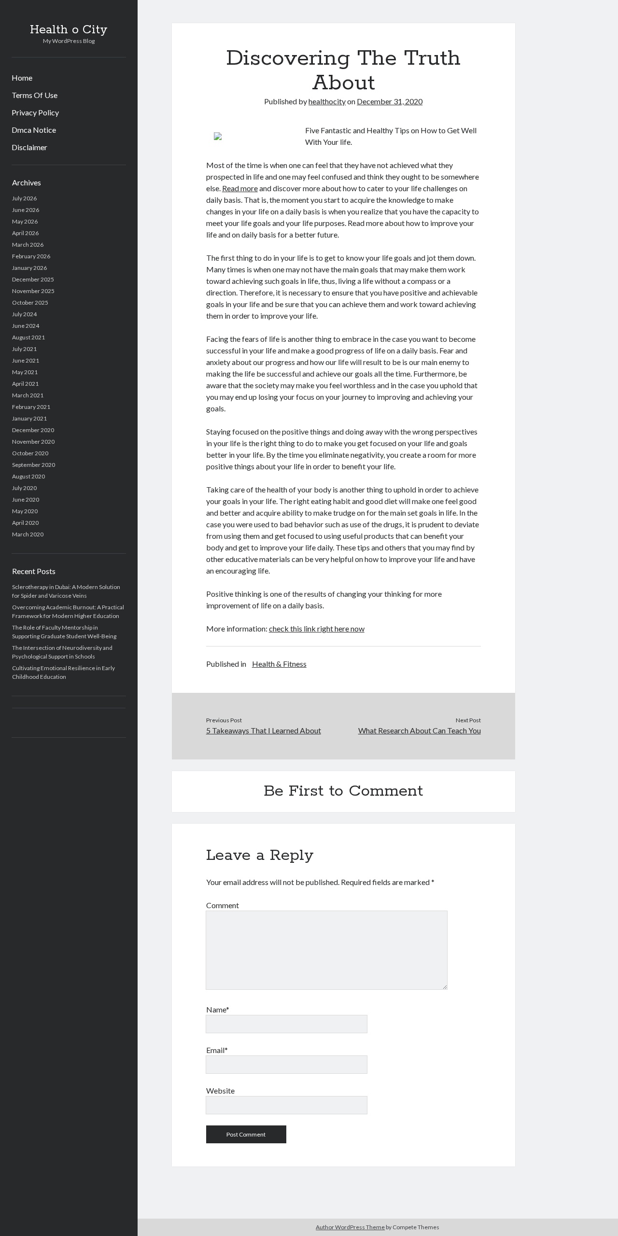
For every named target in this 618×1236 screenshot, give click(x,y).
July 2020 (24, 488)
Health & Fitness (279, 663)
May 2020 (25, 511)
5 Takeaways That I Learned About (263, 730)
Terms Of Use (34, 94)
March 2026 (27, 244)
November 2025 (33, 291)
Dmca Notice (34, 129)
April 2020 (25, 522)
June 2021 (25, 360)
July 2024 (24, 314)
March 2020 (27, 534)
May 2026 (25, 221)
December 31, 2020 (389, 101)
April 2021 (25, 383)
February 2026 (31, 256)
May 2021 (25, 372)
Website (220, 1090)
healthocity (327, 101)
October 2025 (30, 302)
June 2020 (25, 499)
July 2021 (24, 348)
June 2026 (25, 209)
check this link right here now (317, 628)
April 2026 (25, 233)
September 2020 (33, 464)
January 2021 (29, 418)
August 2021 (28, 337)
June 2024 (25, 325)
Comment (222, 905)
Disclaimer (29, 147)
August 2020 (28, 476)
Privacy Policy (35, 112)
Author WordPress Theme (350, 1227)
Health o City (69, 30)
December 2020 (33, 430)
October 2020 (30, 453)
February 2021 (31, 406)
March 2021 (27, 395)
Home (22, 77)
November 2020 (33, 441)
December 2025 (33, 279)
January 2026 (29, 267)
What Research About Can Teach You (419, 730)
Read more (240, 188)
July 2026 (24, 198)
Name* (217, 1009)
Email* (217, 1049)
